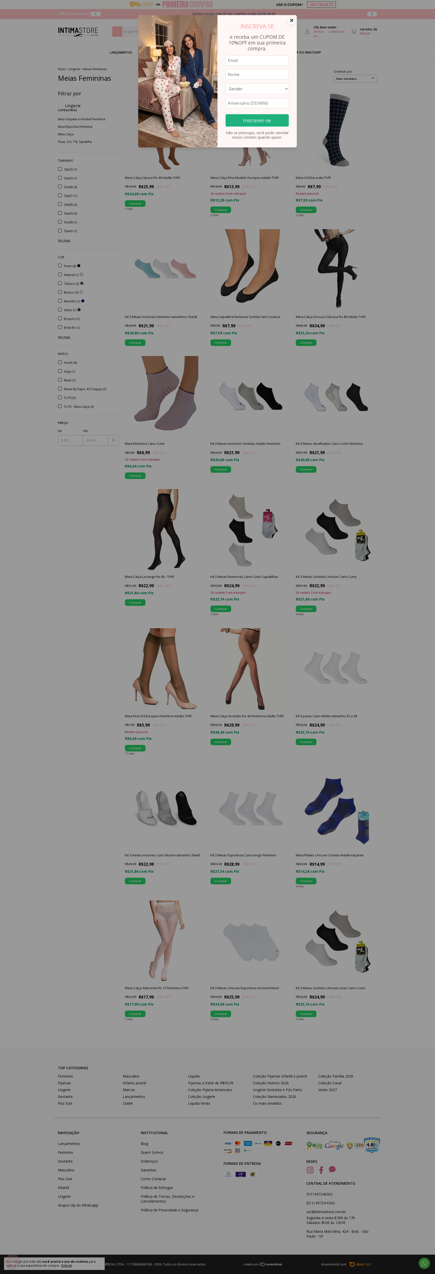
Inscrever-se (257, 120)
